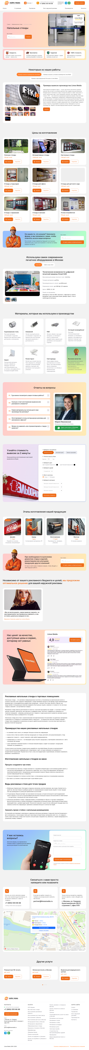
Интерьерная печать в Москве (36, 1021)
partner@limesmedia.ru (43, 901)
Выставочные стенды (34, 1009)
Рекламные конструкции (56, 1018)
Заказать (28, 36)
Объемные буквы (32, 1032)
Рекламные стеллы (55, 1020)
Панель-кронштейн (33, 1034)
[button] (8, 95)
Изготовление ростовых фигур (36, 1015)
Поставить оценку (75, 639)
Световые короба (54, 1029)
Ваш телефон (9, 33)
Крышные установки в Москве (36, 1028)
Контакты (83, 8)
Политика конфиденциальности (61, 1046)
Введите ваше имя (57, 835)
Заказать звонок (79, 3)
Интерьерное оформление (35, 1024)
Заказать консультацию (11, 1014)
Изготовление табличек (34, 1017)
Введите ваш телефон (58, 840)
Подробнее (17, 161)
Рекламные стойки (55, 1022)
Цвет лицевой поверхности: (49, 464)
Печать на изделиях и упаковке (36, 1036)
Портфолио (32, 8)
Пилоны (52, 1012)
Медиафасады (32, 1030)
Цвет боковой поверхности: (66, 464)
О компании (17, 8)
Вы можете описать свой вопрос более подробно (64, 846)
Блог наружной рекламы (50, 8)
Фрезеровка (53, 1034)
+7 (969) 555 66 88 (46, 3)
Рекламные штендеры (56, 1024)
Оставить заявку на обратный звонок (72, 242)
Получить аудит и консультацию (63, 859)
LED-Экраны (31, 1007)
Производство (69, 8)
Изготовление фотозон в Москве (37, 1019)
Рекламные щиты (54, 1026)
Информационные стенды (35, 1026)
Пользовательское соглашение (77, 1046)
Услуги (4, 8)
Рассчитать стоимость (49, 495)
